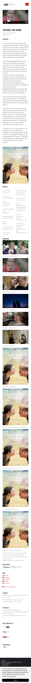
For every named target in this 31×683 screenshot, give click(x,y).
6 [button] (20, 27)
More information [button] (11, 676)
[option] (15, 17)
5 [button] (18, 27)
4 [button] (15, 27)
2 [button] (11, 27)
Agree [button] (15, 680)
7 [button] (22, 27)
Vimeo (20, 567)
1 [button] (8, 27)
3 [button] (13, 27)
